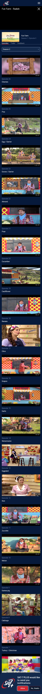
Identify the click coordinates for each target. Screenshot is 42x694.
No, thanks (35, 688)
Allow (22, 688)
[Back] (39, 9)
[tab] (5, 43)
